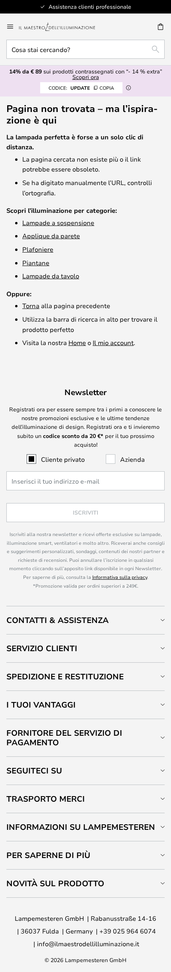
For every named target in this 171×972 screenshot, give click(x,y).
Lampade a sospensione (58, 222)
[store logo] (62, 27)
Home (77, 342)
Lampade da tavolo (50, 276)
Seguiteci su (34, 770)
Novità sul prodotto (55, 883)
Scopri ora (85, 77)
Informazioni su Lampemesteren (80, 827)
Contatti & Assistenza (57, 620)
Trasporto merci (45, 798)
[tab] (85, 620)
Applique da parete (51, 235)
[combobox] (85, 49)
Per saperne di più (48, 855)
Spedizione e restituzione (65, 676)
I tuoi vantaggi (41, 704)
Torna (30, 305)
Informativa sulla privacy (119, 577)
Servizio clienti (41, 648)
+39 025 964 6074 (127, 931)
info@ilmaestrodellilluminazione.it (88, 943)
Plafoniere (37, 249)
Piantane (35, 262)
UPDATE (81, 88)
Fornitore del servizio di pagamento (64, 737)
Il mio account (113, 342)
